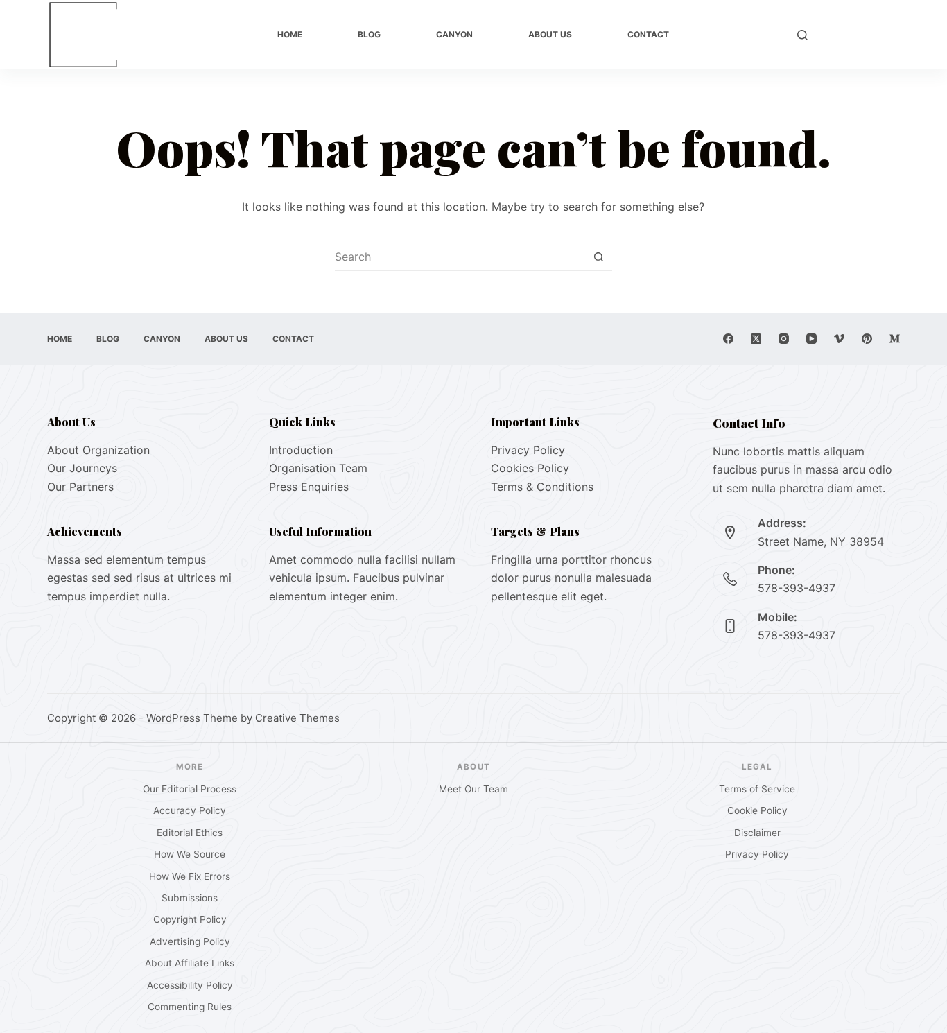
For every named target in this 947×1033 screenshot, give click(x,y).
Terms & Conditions (542, 487)
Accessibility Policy (190, 985)
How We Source (189, 854)
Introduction (301, 450)
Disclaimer (757, 832)
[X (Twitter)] (756, 338)
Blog (369, 34)
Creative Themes (297, 717)
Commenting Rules (190, 1006)
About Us (550, 34)
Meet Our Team (473, 789)
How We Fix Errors (189, 876)
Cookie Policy (757, 810)
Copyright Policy (190, 919)
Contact (648, 34)
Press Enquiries (309, 487)
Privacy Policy (528, 450)
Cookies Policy (530, 468)
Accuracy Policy (189, 810)
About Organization (98, 450)
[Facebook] (728, 338)
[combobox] (460, 256)
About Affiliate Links (189, 963)
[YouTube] (811, 338)
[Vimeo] (839, 338)
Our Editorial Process (189, 789)
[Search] (802, 35)
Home (289, 34)
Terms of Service (757, 789)
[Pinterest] (867, 338)
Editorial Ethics (190, 832)
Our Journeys (82, 468)
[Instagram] (784, 338)
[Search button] (599, 256)
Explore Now (860, 34)
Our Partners (80, 487)
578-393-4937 (796, 588)
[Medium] (894, 338)
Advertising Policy (190, 941)
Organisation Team (318, 468)
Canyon (454, 34)
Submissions (190, 897)
